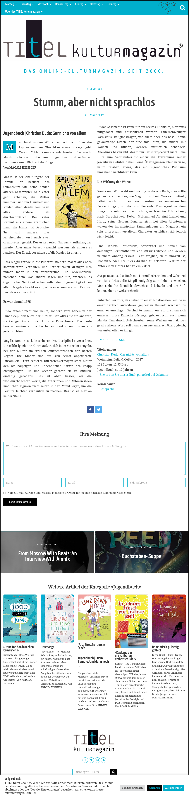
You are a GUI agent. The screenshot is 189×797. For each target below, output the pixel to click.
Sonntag (111, 4)
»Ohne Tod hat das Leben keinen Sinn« (18, 648)
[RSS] (168, 11)
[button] (113, 772)
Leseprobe (107, 389)
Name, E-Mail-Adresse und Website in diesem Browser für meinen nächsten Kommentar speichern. (70, 492)
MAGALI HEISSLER (113, 340)
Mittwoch (43, 4)
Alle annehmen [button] (173, 787)
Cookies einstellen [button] (132, 787)
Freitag (79, 4)
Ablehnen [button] (154, 787)
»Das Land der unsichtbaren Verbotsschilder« (125, 656)
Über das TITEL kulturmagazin (22, 11)
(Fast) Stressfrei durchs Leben (91, 646)
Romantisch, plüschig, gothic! (165, 648)
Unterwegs (47, 647)
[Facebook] (161, 5)
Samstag (95, 4)
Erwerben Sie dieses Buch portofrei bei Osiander (134, 375)
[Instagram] (173, 5)
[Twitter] (167, 5)
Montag (9, 4)
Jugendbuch (94, 88)
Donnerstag (61, 4)
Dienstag (26, 4)
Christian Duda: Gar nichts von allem (123, 354)
